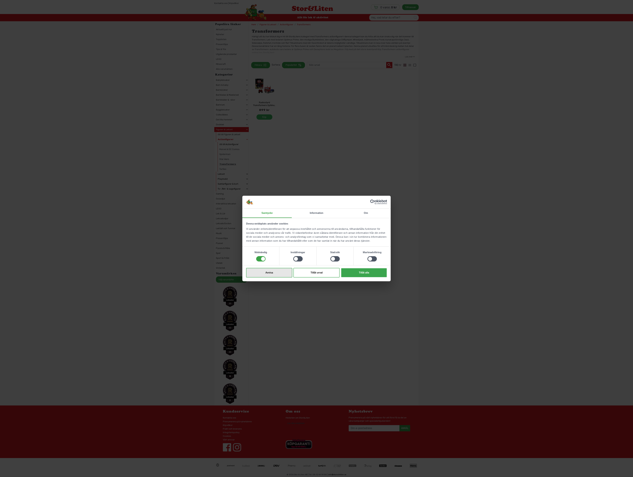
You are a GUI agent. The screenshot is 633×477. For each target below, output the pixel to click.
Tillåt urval (317, 272)
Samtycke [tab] (267, 212)
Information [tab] (316, 212)
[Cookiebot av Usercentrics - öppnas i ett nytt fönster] (372, 202)
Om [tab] (366, 212)
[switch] (298, 259)
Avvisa (269, 272)
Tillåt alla (364, 272)
